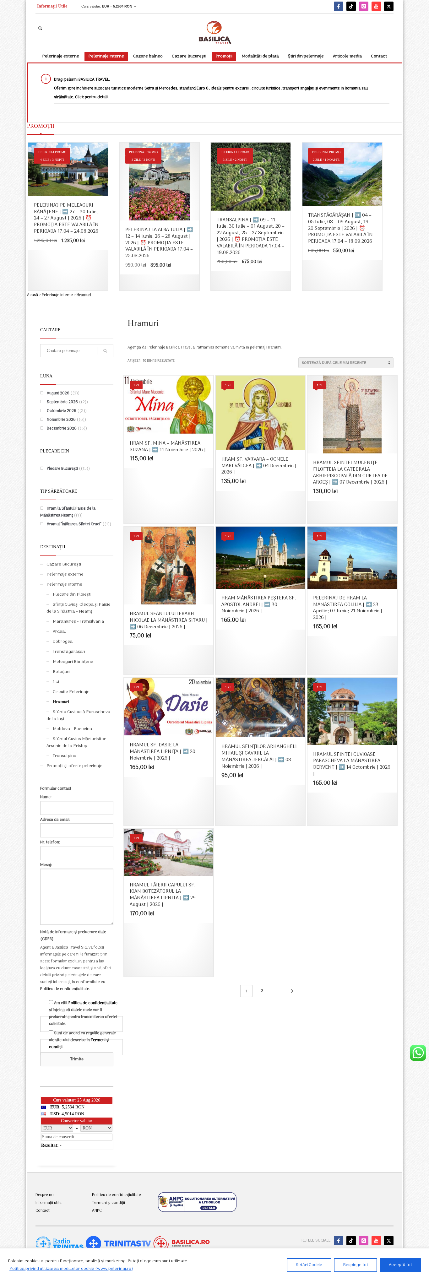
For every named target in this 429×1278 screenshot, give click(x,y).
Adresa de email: (55, 819)
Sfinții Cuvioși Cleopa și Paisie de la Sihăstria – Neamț (78, 608)
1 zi (56, 681)
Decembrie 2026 (62, 428)
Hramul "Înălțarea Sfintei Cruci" (74, 524)
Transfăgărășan (69, 651)
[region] (214, 1263)
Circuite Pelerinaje (71, 692)
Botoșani (61, 671)
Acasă (32, 295)
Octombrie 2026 (61, 411)
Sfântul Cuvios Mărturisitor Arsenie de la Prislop (76, 742)
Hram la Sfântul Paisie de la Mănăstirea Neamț (67, 512)
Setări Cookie (309, 1265)
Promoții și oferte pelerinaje (74, 766)
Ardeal (59, 631)
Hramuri (61, 702)
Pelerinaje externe (65, 574)
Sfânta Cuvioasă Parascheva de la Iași (78, 715)
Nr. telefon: (50, 842)
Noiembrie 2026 (61, 419)
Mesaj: (46, 865)
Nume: (46, 797)
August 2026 (58, 393)
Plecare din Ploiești (72, 594)
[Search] (105, 350)
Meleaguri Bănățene (73, 661)
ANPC (97, 1211)
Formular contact (55, 788)
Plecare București (62, 468)
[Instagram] (363, 6)
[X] (389, 6)
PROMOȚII (40, 126)
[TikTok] (351, 6)
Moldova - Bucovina (72, 729)
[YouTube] (376, 6)
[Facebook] (338, 6)
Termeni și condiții (108, 1203)
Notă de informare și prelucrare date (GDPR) (73, 935)
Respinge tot (355, 1265)
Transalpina (64, 756)
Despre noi (45, 1195)
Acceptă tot (400, 1265)
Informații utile (48, 1203)
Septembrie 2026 (62, 402)
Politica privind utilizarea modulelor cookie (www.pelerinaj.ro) (71, 1268)
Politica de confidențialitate (64, 989)
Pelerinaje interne (57, 295)
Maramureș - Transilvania (78, 621)
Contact (42, 1211)
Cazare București (63, 564)
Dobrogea (63, 641)
